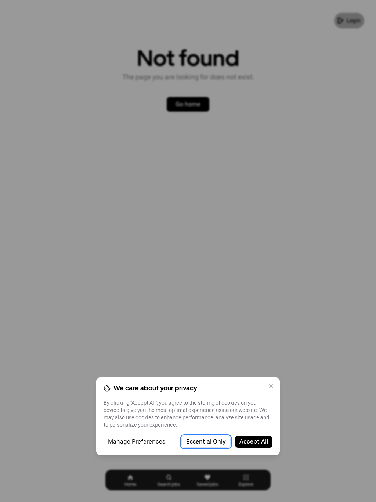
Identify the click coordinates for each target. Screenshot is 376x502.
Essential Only (206, 441)
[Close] (271, 386)
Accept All (253, 441)
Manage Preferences (136, 441)
